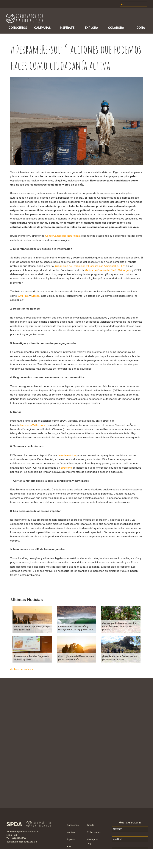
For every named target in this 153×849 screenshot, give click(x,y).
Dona (141, 27)
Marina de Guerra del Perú (100, 270)
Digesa (35, 295)
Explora (91, 27)
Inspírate (67, 27)
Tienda (90, 825)
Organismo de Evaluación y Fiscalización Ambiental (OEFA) (90, 265)
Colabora (116, 27)
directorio (66, 467)
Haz (69, 846)
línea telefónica (67, 455)
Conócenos (18, 27)
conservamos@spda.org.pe (22, 841)
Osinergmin (125, 270)
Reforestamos (94, 832)
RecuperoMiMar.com (32, 424)
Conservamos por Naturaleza (62, 235)
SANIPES (23, 295)
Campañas (42, 27)
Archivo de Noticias (21, 669)
